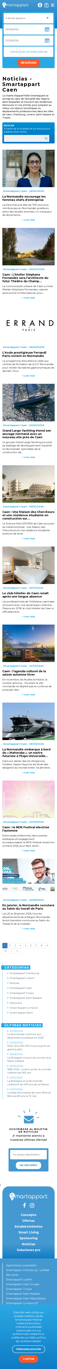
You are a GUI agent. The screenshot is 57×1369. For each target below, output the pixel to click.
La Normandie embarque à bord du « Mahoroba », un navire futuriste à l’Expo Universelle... (26, 753)
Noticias (14, 983)
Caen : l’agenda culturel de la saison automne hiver (24, 673)
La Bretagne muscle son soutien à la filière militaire (29, 1059)
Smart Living (29, 1232)
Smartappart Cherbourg (24, 973)
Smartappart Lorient (22, 978)
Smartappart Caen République (26, 1298)
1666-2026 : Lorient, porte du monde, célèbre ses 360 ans (29, 1071)
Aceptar (28, 1358)
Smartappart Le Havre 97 (22, 1303)
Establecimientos (29, 1226)
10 (5, 951)
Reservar (29, 62)
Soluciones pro (28, 1250)
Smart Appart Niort (21, 1012)
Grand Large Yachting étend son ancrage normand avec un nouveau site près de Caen (26, 434)
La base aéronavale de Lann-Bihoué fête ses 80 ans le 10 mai (29, 1094)
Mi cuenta (39, 5)
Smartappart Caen (15, 191)
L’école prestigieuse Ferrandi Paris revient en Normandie (24, 354)
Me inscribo (28, 1165)
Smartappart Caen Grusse (22, 1284)
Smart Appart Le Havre (24, 1007)
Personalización (28, 1349)
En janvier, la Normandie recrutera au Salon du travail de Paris (28, 907)
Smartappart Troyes (22, 993)
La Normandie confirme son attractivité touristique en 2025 (25, 1036)
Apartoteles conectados (21, 1265)
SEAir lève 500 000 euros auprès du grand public (28, 1047)
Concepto (28, 1215)
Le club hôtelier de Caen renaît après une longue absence (25, 595)
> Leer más (28, 219)
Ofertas (28, 1221)
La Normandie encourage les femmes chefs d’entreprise (24, 198)
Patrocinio (16, 1002)
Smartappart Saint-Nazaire (26, 997)
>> (17, 951)
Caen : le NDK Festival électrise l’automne (25, 829)
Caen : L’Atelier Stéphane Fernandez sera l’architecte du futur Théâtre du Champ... (25, 278)
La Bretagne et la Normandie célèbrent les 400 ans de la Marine (28, 1082)
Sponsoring (28, 1238)
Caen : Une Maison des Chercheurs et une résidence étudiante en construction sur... (28, 515)
